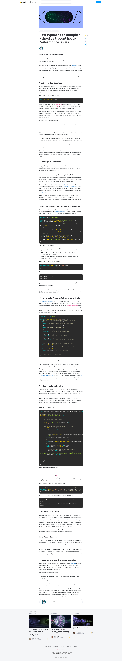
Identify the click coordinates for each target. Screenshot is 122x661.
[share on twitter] (86, 44)
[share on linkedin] (86, 39)
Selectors (74, 65)
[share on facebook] (86, 41)
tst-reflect (63, 185)
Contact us (69, 646)
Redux (42, 67)
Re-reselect (72, 368)
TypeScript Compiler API (47, 192)
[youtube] (66, 657)
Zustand (49, 67)
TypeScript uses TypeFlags (46, 301)
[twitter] (63, 657)
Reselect (64, 368)
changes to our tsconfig (69, 186)
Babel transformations (62, 379)
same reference (74, 69)
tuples (71, 519)
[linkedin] (61, 657)
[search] (70, 2)
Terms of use (48, 646)
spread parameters (44, 366)
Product (62, 646)
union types (67, 519)
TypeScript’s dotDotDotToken (46, 375)
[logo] (28, 2)
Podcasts (90, 2)
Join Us (98, 2)
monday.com (82, 2)
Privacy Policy (56, 646)
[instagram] (58, 657)
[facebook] (56, 657)
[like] (86, 36)
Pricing (75, 646)
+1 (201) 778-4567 (68, 652)
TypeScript (48, 174)
